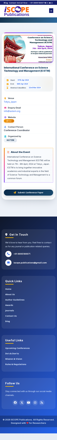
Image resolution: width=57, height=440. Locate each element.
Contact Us (14, 3)
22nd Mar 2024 (35, 88)
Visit (9, 121)
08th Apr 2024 (22, 84)
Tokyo (7, 101)
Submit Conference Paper (30, 192)
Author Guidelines (14, 299)
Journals (9, 310)
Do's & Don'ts (12, 353)
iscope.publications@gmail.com (30, 262)
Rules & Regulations (15, 364)
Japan (13, 101)
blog (7, 321)
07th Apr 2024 (23, 80)
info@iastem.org (12, 111)
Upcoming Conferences (17, 348)
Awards (9, 305)
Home (8, 289)
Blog (6, 3)
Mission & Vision (13, 358)
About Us (10, 294)
